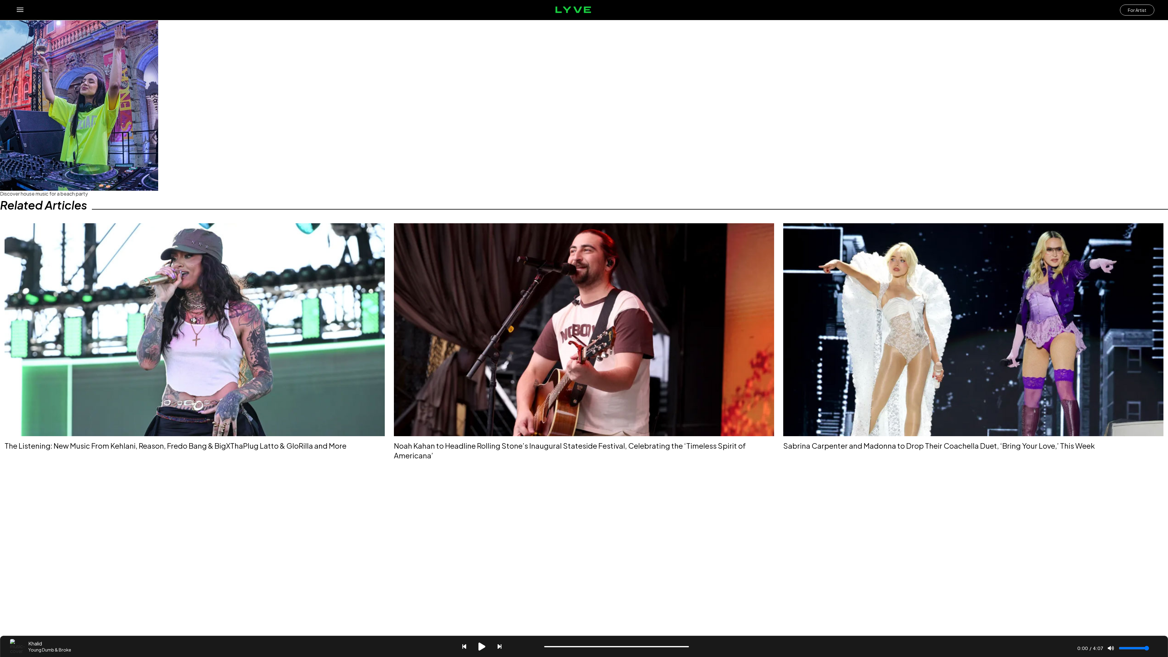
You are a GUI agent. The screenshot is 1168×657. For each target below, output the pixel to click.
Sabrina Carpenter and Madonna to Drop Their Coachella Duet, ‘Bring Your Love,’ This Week (939, 445)
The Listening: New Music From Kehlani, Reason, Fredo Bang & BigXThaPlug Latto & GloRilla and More (175, 445)
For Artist (1137, 10)
